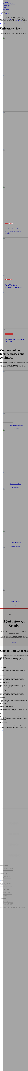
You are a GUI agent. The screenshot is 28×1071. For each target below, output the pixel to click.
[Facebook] (0, 909)
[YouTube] (0, 989)
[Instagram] (0, 1070)
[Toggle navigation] (0, 15)
